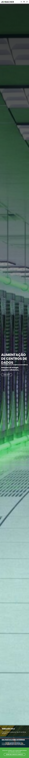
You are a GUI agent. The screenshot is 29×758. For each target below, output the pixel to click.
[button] (21, 1)
